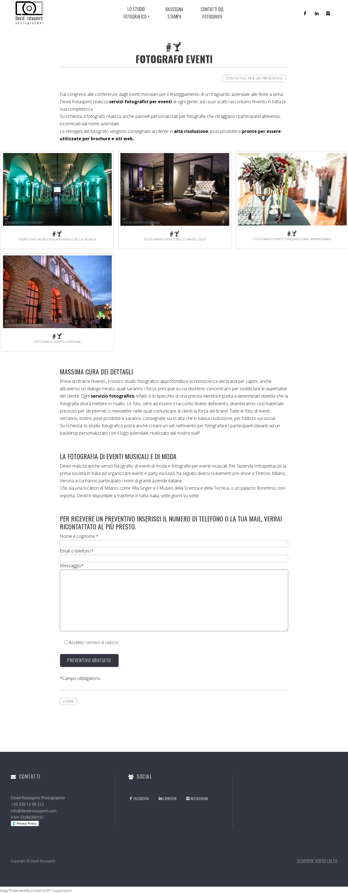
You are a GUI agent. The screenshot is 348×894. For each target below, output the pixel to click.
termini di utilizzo (103, 642)
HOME (68, 701)
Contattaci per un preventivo (254, 78)
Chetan (36, 890)
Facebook (141, 798)
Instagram (199, 798)
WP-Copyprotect (58, 890)
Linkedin (169, 798)
